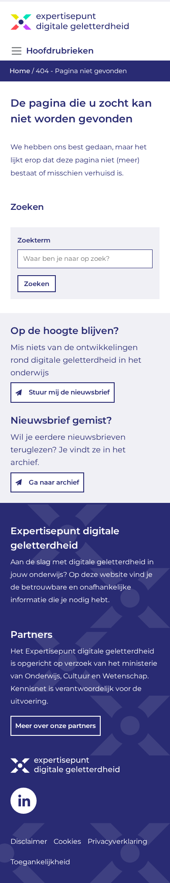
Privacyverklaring (118, 841)
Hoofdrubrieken (60, 51)
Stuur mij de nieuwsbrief (69, 392)
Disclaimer (28, 841)
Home (20, 71)
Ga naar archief (54, 482)
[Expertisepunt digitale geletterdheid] (85, 21)
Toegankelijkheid (40, 862)
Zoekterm (34, 240)
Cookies (67, 841)
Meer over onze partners (55, 725)
